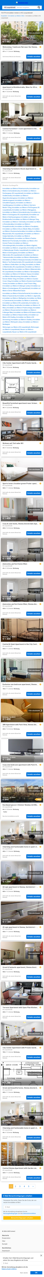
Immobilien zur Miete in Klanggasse (24, 210)
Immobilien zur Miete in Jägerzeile (28, 296)
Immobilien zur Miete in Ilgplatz (26, 245)
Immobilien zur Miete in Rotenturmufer (16, 188)
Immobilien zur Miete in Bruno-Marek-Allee (17, 229)
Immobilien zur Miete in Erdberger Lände (16, 286)
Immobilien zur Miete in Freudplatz (26, 226)
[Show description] (40, 47)
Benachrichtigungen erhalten (22, 1218)
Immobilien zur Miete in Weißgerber (14, 298)
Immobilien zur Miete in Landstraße (26, 300)
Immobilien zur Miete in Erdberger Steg (25, 219)
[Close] (41, 1255)
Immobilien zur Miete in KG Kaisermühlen (27, 312)
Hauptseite (4, 16)
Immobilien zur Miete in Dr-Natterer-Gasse (17, 274)
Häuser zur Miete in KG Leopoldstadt (24, 332)
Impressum (6, 1251)
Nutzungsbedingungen (10, 1213)
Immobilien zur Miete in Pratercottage (19, 308)
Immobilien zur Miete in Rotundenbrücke (16, 212)
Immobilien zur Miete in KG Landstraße (16, 303)
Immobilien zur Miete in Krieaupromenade (17, 260)
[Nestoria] (22, 3)
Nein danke (24, 1273)
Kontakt (4, 1244)
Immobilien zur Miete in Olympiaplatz (26, 271)
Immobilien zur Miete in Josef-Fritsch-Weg (22, 283)
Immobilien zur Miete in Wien (16, 16)
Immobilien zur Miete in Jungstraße (14, 248)
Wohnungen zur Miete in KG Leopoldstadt (16, 327)
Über (3, 1241)
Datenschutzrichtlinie (29, 1213)
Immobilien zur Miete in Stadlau (21, 319)
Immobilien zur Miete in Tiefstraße (14, 222)
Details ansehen (33, 57)
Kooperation (6, 1238)
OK (36, 1273)
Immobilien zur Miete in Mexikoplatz (26, 257)
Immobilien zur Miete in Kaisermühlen (15, 315)
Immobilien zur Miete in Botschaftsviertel (16, 293)
